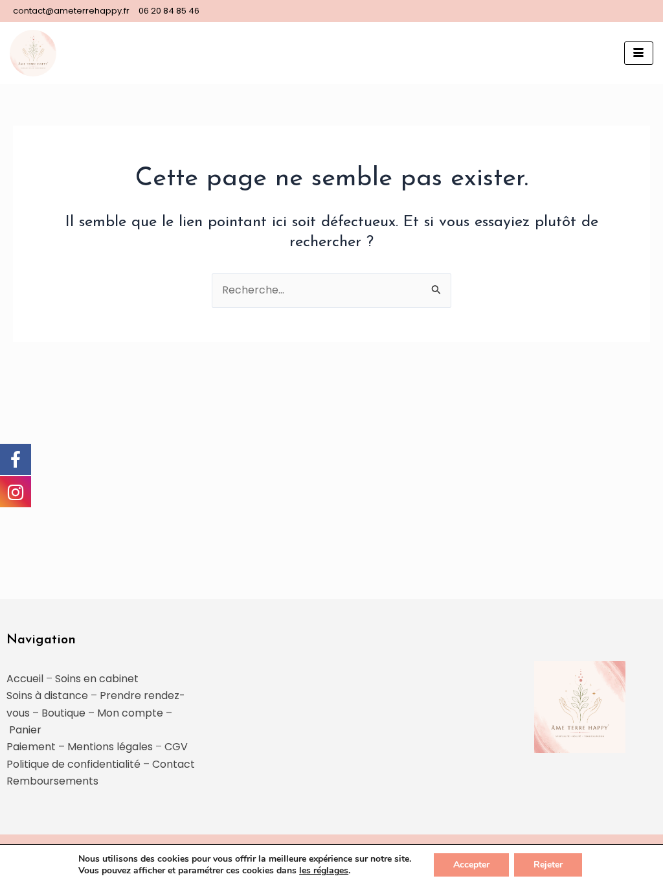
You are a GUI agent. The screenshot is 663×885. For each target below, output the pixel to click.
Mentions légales (110, 746)
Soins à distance (47, 695)
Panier (25, 729)
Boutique (63, 713)
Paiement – (36, 746)
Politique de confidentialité (73, 764)
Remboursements (52, 781)
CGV (176, 746)
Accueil (24, 678)
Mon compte (130, 713)
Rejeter (548, 864)
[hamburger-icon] (638, 53)
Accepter (471, 864)
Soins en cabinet (97, 678)
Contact (173, 764)
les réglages (323, 871)
